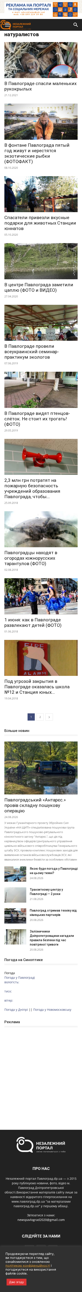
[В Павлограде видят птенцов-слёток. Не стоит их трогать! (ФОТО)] (41, 390)
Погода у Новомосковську (52, 1009)
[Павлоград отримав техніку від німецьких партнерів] (15, 916)
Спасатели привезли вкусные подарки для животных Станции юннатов (40, 223)
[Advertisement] (41, 1074)
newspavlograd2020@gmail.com (41, 1220)
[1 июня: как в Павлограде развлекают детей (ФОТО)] (41, 596)
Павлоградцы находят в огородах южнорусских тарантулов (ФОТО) (30, 558)
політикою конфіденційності (27, 1266)
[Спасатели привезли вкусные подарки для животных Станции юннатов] (41, 194)
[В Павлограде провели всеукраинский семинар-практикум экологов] (41, 323)
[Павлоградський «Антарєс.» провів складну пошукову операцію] (41, 767)
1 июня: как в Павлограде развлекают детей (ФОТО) (32, 622)
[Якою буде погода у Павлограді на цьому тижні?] (15, 874)
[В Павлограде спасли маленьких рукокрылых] (41, 60)
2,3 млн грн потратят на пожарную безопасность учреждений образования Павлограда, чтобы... (32, 488)
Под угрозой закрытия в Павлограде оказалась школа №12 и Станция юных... (37, 687)
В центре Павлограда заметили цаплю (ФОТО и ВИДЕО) (38, 287)
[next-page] (49, 717)
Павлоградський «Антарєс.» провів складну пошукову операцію (35, 805)
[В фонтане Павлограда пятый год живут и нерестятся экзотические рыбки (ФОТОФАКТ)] (41, 122)
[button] (76, 25)
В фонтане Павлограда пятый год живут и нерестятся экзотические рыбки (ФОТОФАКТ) (37, 153)
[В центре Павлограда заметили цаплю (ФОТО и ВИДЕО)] (41, 261)
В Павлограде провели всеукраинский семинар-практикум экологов (31, 352)
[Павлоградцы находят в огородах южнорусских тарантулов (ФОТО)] (41, 529)
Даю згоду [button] (16, 1282)
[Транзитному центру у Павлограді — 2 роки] (15, 895)
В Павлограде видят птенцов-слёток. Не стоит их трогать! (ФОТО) (37, 419)
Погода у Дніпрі (16, 1009)
